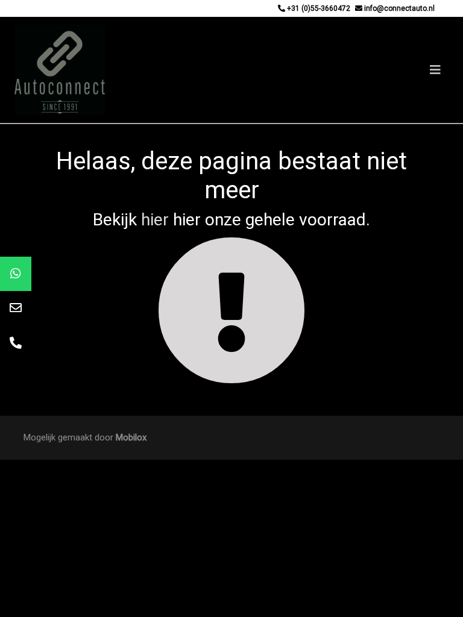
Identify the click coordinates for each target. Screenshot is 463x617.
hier (155, 220)
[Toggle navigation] (435, 70)
